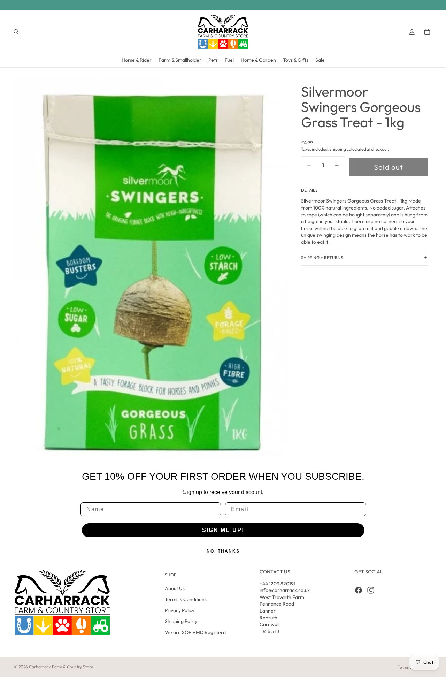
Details (309, 189)
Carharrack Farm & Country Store (61, 666)
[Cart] (427, 31)
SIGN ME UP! (223, 530)
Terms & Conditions (186, 599)
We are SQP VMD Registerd (195, 632)
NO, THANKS (223, 551)
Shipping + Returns (322, 257)
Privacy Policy (179, 610)
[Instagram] (371, 590)
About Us (175, 588)
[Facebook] (358, 590)
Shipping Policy (181, 621)
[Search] (16, 31)
